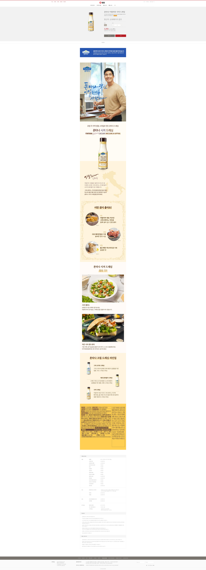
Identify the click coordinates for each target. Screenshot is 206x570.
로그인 (144, 1)
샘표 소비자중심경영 (111, 558)
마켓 (115, 5)
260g (105, 25)
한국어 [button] (147, 562)
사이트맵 (95, 558)
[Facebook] (150, 565)
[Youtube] (153, 565)
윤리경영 (61, 1)
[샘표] (102, 2)
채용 (52, 1)
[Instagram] (148, 565)
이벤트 (58, 1)
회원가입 (147, 1)
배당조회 (64, 1)
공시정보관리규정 (125, 558)
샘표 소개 (105, 5)
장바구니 (151, 1)
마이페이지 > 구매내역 (117, 525)
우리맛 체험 (99, 5)
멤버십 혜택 (90, 558)
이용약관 (99, 558)
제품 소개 (110, 5)
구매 (121, 35)
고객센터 (55, 1)
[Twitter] (151, 565)
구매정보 (103, 42)
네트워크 (83, 558)
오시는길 (79, 558)
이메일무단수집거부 (118, 558)
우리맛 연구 (92, 5)
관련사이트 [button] (138, 562)
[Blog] (146, 565)
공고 (86, 558)
